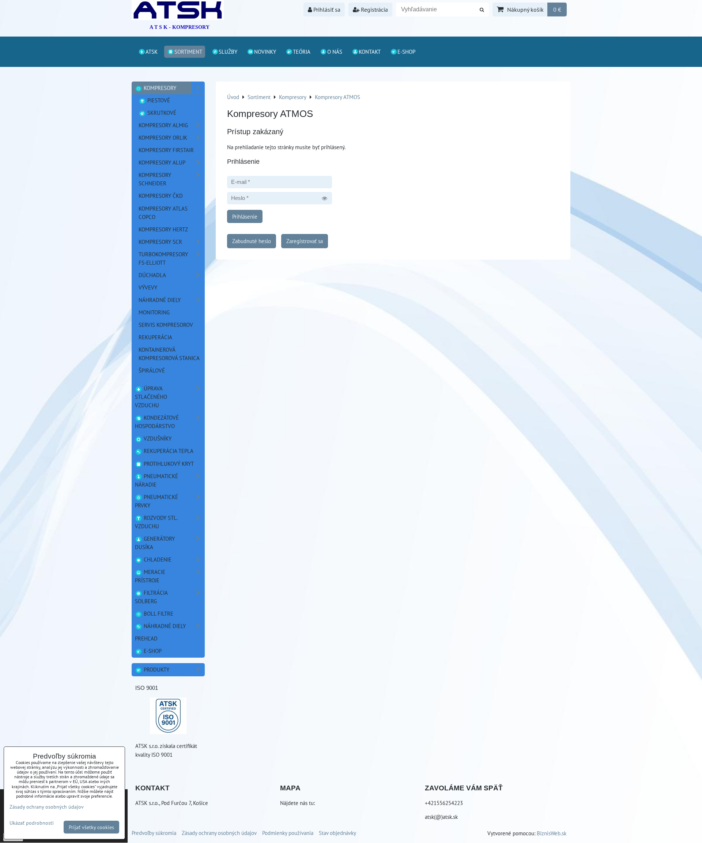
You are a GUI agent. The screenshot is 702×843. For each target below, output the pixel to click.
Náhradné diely (164, 626)
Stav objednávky (337, 832)
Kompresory (159, 87)
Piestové (158, 100)
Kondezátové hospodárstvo (157, 422)
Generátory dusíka (155, 543)
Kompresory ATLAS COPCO (163, 212)
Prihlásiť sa (326, 9)
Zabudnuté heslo (251, 241)
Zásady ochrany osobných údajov (219, 832)
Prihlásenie (244, 216)
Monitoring (154, 312)
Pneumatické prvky (156, 501)
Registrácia (373, 9)
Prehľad (146, 638)
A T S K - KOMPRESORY (180, 27)
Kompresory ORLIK (163, 137)
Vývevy (148, 287)
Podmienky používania (287, 832)
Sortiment (188, 51)
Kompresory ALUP (162, 162)
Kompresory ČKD (161, 195)
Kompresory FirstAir (166, 150)
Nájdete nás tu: (297, 802)
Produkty (155, 669)
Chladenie (156, 559)
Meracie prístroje (150, 576)
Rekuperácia (155, 337)
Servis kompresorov (166, 324)
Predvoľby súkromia (154, 832)
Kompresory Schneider (155, 179)
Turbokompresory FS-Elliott (163, 258)
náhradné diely (160, 299)
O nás (334, 51)
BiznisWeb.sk (551, 833)
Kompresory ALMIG (163, 125)
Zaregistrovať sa (304, 241)
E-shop (406, 51)
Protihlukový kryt (168, 463)
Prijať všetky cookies (91, 827)
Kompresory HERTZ (163, 229)
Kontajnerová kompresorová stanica (169, 354)
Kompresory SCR (160, 241)
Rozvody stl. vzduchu (156, 522)
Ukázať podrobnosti (32, 823)
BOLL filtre (157, 613)
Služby (228, 51)
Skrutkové (161, 112)
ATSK (152, 51)
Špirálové (152, 370)
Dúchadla (152, 275)
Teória (301, 51)
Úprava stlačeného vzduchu (151, 397)
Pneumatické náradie (156, 480)
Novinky (265, 51)
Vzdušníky (156, 438)
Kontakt (370, 51)
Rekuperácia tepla (167, 450)
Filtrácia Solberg (151, 597)
